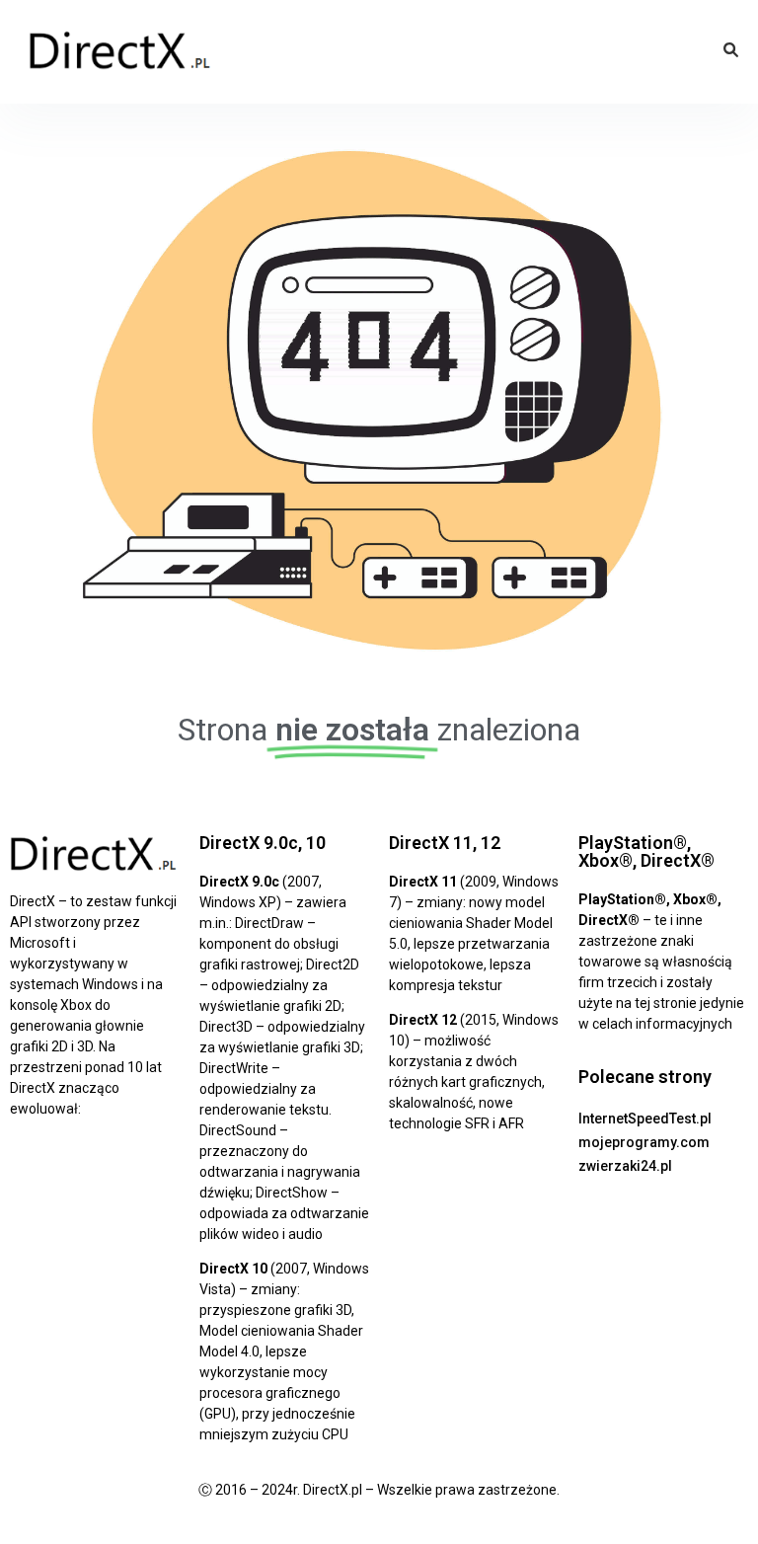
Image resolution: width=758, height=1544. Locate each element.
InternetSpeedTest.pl (645, 1118)
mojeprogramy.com (644, 1142)
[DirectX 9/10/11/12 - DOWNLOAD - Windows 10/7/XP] (120, 52)
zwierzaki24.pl (625, 1166)
